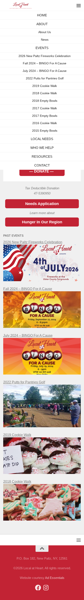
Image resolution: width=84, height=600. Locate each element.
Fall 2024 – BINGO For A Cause (44, 70)
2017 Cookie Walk (44, 115)
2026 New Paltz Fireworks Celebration (45, 63)
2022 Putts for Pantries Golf (45, 86)
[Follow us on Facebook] (38, 588)
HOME (42, 16)
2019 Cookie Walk (44, 93)
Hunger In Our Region (42, 222)
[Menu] (78, 5)
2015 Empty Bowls (44, 138)
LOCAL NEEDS (42, 147)
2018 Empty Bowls (44, 108)
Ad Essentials (54, 578)
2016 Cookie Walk (44, 130)
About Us (44, 37)
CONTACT (42, 181)
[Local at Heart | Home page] (27, 5)
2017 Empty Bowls (44, 123)
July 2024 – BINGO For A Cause (45, 78)
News (44, 44)
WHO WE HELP (42, 158)
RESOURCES (42, 170)
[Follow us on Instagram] (46, 588)
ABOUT (42, 27)
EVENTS (42, 54)
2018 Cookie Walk (44, 100)
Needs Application (42, 204)
